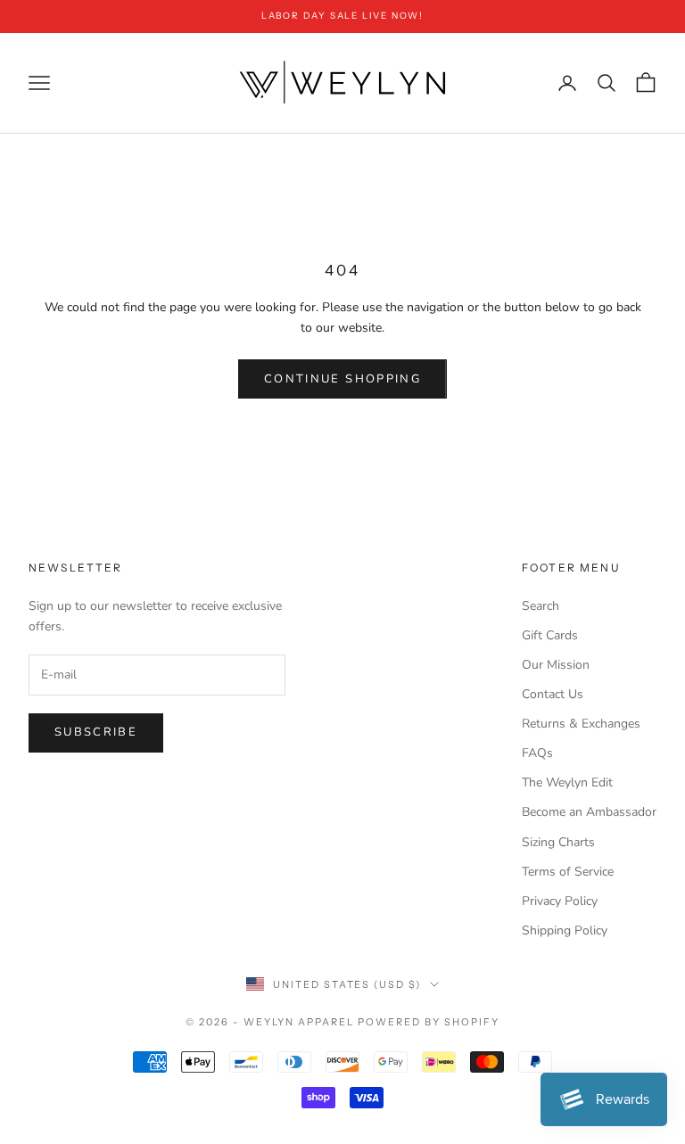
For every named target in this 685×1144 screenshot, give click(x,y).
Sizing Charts (558, 842)
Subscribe (95, 732)
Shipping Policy (564, 930)
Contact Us (552, 694)
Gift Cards (550, 635)
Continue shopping (342, 379)
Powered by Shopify (428, 1022)
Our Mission (556, 664)
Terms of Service (568, 871)
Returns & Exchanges (581, 723)
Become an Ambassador (589, 811)
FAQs (537, 753)
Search (540, 605)
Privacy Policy (560, 901)
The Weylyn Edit (567, 782)
